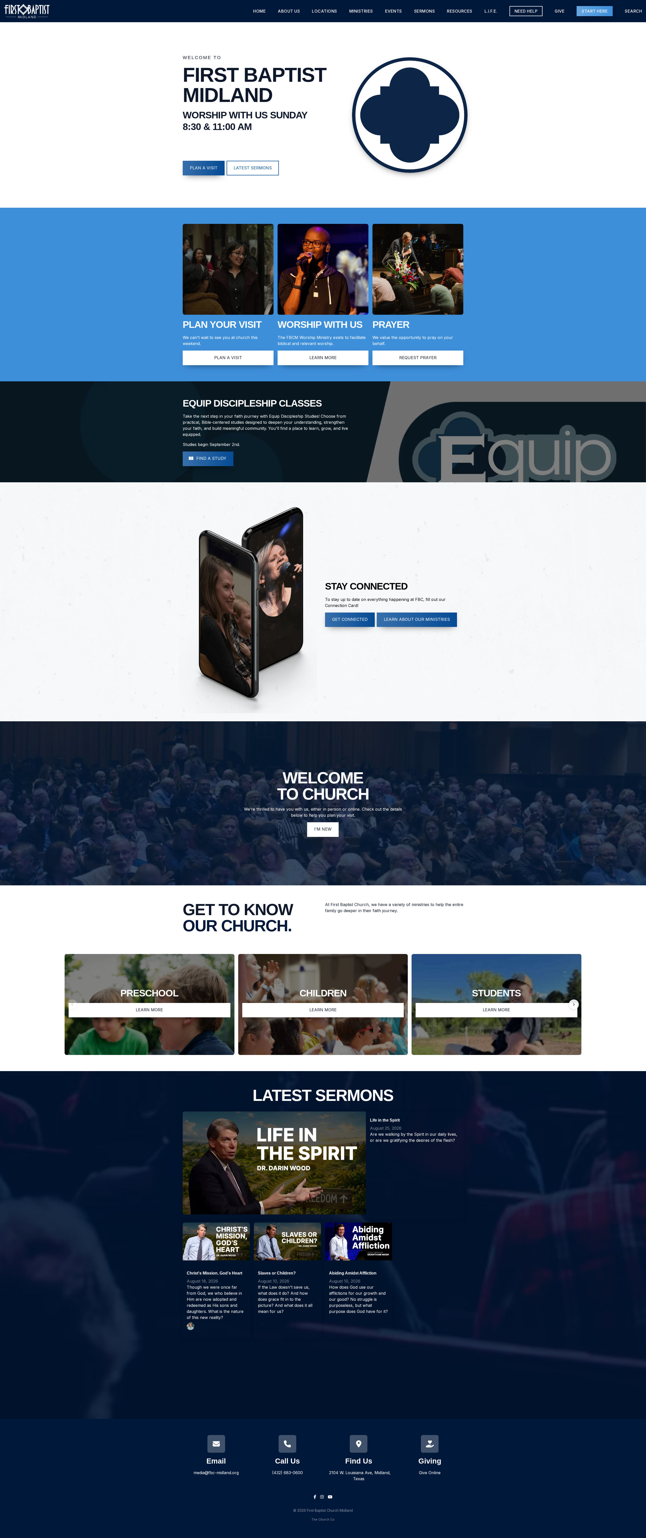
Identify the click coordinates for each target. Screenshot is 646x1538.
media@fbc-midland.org (216, 1472)
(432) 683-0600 (287, 1472)
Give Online (430, 1472)
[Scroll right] (574, 1004)
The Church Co (323, 1519)
